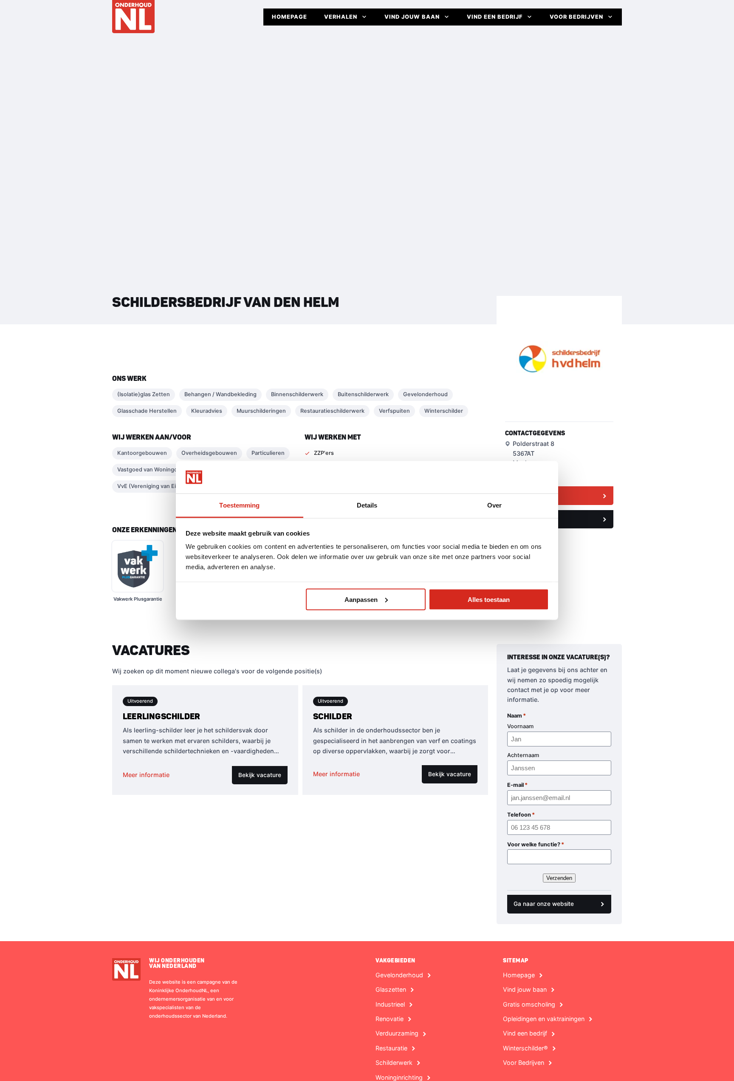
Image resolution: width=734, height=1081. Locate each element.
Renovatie (389, 1019)
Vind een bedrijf (494, 17)
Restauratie (391, 1048)
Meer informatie (146, 774)
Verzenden (559, 878)
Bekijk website (531, 495)
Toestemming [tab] (239, 505)
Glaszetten (390, 990)
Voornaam (520, 726)
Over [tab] (494, 505)
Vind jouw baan (412, 17)
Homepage (289, 17)
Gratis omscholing (529, 1004)
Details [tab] (367, 505)
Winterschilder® (525, 1048)
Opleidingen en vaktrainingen (543, 1019)
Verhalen (340, 17)
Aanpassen (361, 599)
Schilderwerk (393, 1063)
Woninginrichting (399, 1078)
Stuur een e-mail (534, 519)
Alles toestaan (489, 599)
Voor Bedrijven (576, 17)
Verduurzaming (396, 1033)
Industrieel (390, 1004)
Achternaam (523, 755)
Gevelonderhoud (399, 975)
